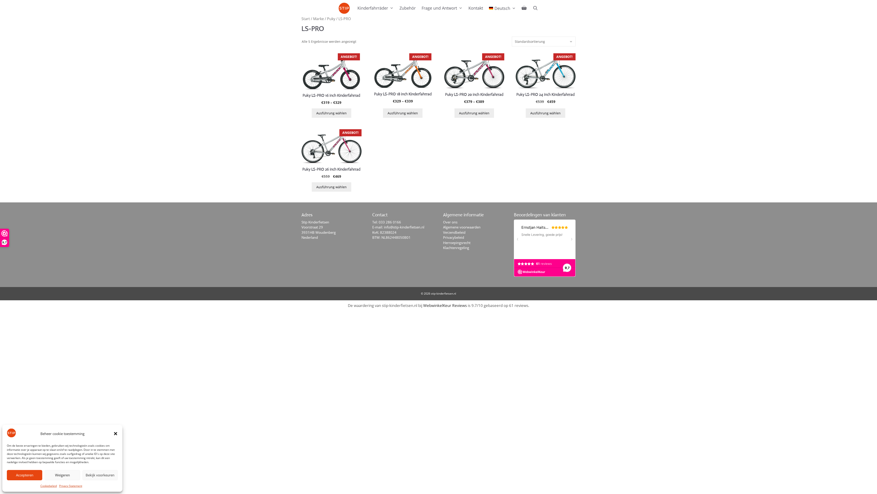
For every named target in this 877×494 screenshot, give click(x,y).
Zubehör (407, 8)
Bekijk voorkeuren (100, 475)
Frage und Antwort (439, 8)
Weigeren (62, 475)
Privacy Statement (70, 486)
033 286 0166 (390, 222)
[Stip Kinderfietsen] (345, 8)
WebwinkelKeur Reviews (445, 305)
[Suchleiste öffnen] (535, 8)
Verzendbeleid (454, 232)
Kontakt (475, 8)
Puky (331, 18)
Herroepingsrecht (456, 242)
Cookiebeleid (48, 486)
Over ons (450, 222)
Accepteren (24, 475)
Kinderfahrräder (372, 8)
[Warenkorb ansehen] (524, 8)
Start (305, 18)
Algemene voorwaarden (462, 227)
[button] (115, 433)
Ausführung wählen (331, 113)
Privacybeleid (453, 237)
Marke (318, 18)
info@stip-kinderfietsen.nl (404, 227)
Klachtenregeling (456, 247)
